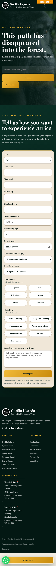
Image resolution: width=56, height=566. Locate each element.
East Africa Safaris (9, 469)
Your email (8, 179)
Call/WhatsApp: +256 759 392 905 (13, 497)
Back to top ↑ (7, 549)
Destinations (34, 442)
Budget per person (11, 266)
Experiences (34, 446)
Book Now (28, 560)
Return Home (10, 85)
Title (6, 154)
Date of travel (9, 241)
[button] (6, 560)
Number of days (10, 204)
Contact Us (34, 457)
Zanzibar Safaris (8, 465)
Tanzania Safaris (8, 457)
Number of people (11, 229)
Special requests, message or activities (19, 348)
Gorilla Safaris (8, 442)
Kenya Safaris (7, 461)
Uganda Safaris (8, 446)
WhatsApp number (12, 216)
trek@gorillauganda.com (13, 428)
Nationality (8, 192)
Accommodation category (14, 254)
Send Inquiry (28, 374)
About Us (33, 453)
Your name (8, 167)
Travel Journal (35, 450)
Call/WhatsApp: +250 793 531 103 (13, 522)
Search (28, 78)
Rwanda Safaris (8, 450)
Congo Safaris (7, 453)
